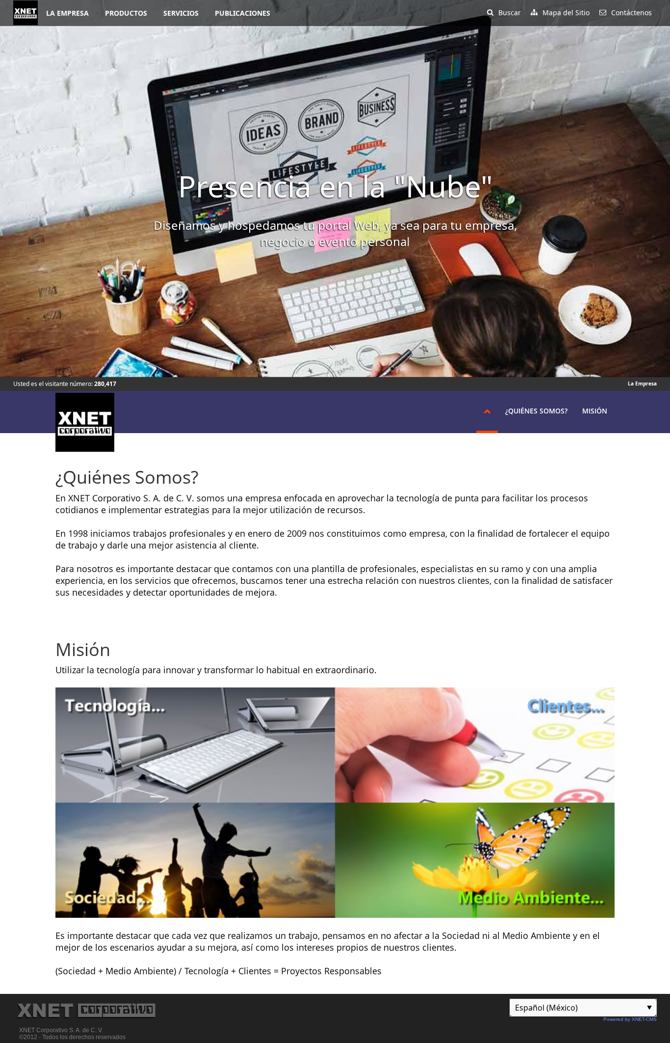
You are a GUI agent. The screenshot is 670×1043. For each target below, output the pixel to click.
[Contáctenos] (602, 9)
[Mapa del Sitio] (534, 9)
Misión (594, 410)
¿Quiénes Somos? (536, 410)
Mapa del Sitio (566, 12)
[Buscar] (490, 9)
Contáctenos (631, 12)
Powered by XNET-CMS (630, 1019)
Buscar (509, 12)
